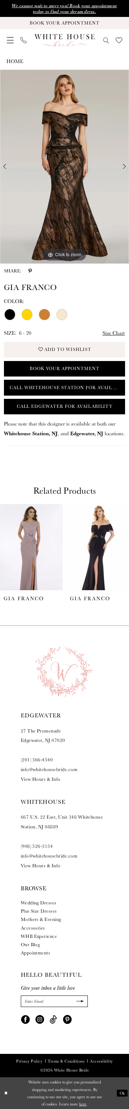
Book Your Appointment (64, 368)
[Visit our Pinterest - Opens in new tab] (67, 1019)
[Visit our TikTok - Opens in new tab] (53, 1019)
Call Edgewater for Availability (65, 406)
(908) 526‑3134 (37, 846)
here (82, 1103)
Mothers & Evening (41, 919)
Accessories (33, 928)
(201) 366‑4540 (37, 759)
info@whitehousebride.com (49, 769)
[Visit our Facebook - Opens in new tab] (25, 1019)
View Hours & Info (41, 779)
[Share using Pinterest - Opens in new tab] (30, 271)
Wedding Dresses (39, 902)
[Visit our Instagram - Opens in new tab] (39, 1019)
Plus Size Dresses (39, 911)
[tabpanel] (64, 166)
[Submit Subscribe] (79, 1001)
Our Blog (30, 944)
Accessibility (101, 1061)
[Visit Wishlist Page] (118, 40)
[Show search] (106, 40)
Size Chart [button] (113, 332)
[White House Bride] (64, 40)
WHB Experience (39, 936)
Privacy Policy (29, 1061)
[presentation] (31, 547)
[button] (10, 40)
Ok (122, 1093)
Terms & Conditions (66, 1061)
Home (14, 61)
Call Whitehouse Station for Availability (67, 387)
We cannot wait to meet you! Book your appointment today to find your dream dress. (64, 8)
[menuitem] (10, 40)
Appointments (36, 952)
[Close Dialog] (5, 1093)
